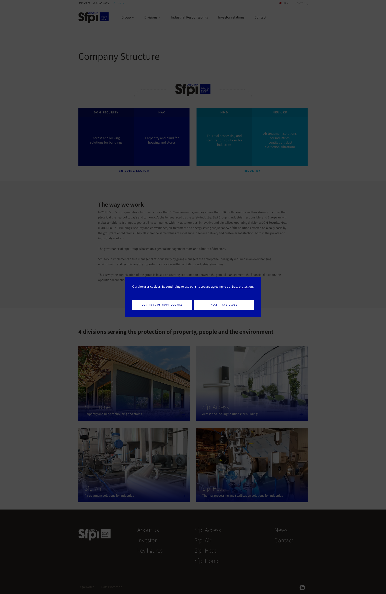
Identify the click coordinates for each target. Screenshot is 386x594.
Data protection (242, 286)
